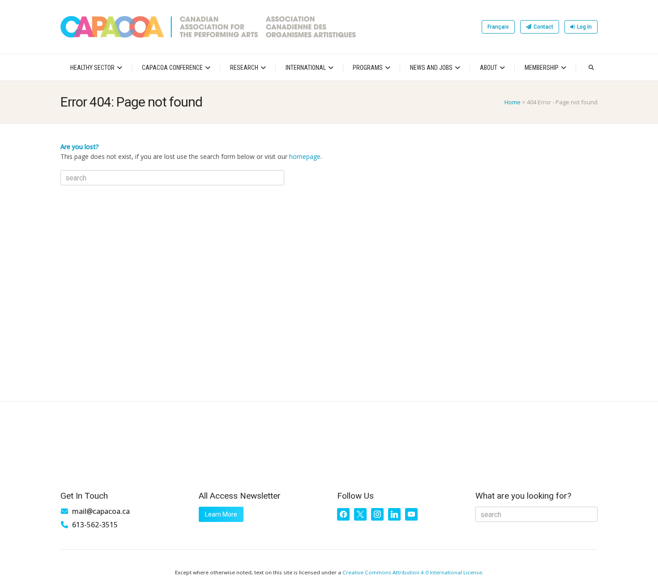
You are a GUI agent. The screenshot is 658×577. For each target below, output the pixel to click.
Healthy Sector (92, 67)
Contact (543, 27)
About (488, 67)
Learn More (221, 514)
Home (512, 102)
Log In (584, 27)
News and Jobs (431, 67)
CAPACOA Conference (172, 67)
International (306, 67)
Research (244, 67)
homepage (304, 156)
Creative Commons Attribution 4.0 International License (412, 572)
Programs (368, 67)
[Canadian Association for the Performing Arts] (208, 27)
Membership (542, 67)
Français (498, 27)
